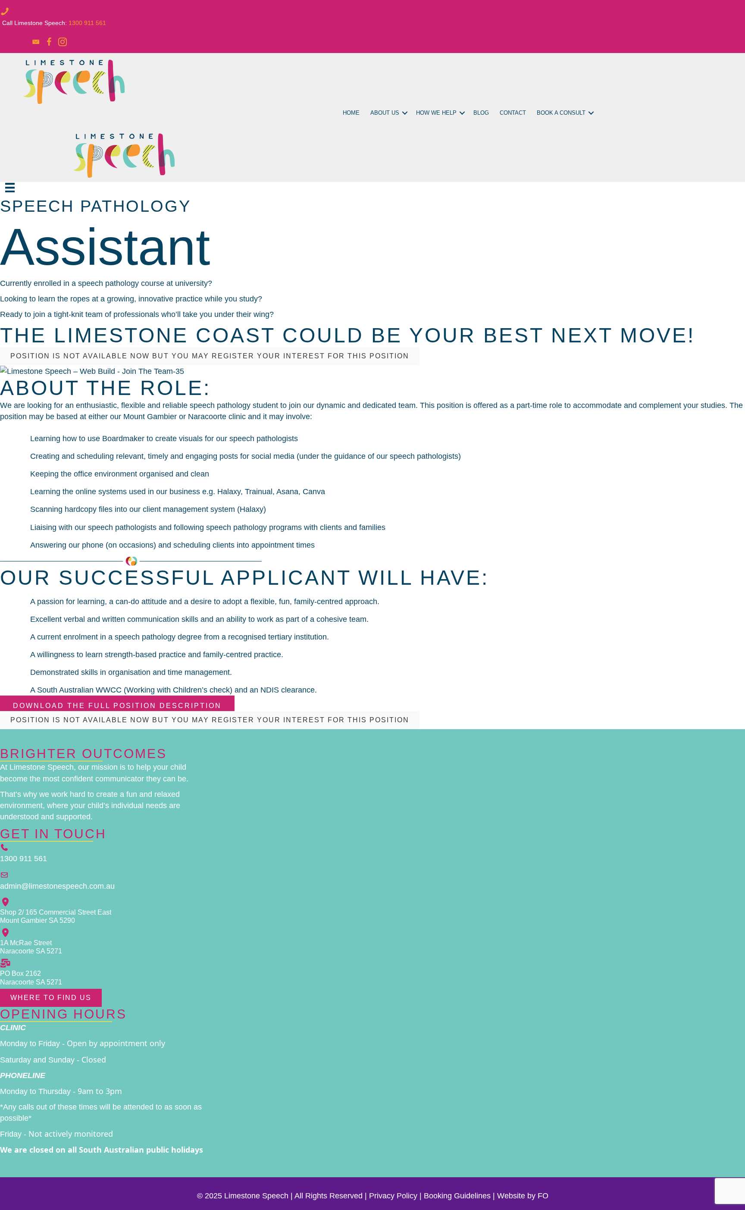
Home (351, 113)
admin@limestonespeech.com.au (57, 886)
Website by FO (522, 1195)
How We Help (436, 113)
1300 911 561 (87, 22)
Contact (513, 113)
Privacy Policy (393, 1195)
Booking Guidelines (457, 1195)
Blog (481, 113)
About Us (384, 113)
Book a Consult (561, 113)
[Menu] (10, 187)
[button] (404, 113)
